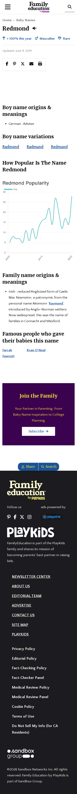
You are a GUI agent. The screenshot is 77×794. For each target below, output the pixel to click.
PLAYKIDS (20, 634)
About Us (21, 586)
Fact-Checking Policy (29, 668)
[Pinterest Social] (8, 517)
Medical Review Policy (30, 687)
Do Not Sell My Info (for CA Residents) (35, 729)
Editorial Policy (24, 659)
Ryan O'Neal (36, 350)
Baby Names (25, 20)
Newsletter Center (31, 577)
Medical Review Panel (30, 697)
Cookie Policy (23, 707)
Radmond (10, 147)
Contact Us (23, 615)
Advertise (21, 605)
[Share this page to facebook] (7, 64)
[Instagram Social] (29, 517)
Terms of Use (23, 716)
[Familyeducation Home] (26, 490)
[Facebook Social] (15, 517)
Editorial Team (26, 596)
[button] (34, 28)
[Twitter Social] (22, 517)
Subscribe (37, 431)
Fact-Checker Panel (28, 678)
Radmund (35, 147)
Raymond (56, 303)
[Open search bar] (70, 7)
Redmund (59, 147)
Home (7, 20)
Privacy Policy (23, 649)
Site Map (20, 625)
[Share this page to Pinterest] (14, 64)
